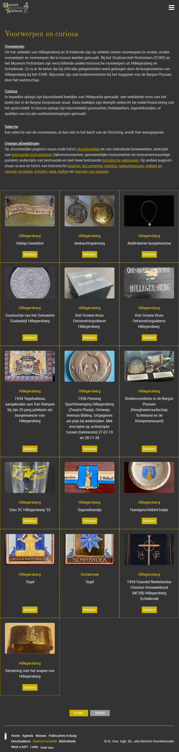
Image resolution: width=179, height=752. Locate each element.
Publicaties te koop (63, 735)
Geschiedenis (21, 741)
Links (34, 747)
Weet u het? (19, 747)
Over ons (47, 747)
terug (100, 713)
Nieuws (41, 735)
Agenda (27, 735)
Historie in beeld (45, 741)
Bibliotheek (67, 741)
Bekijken (30, 254)
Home (78, 713)
